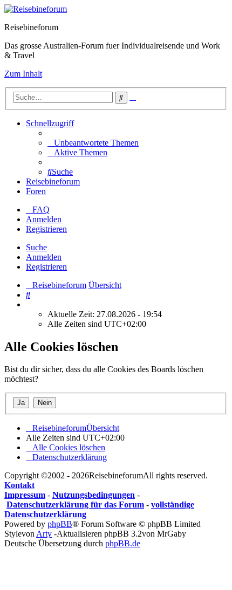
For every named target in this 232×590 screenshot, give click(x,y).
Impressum (24, 494)
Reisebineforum (53, 181)
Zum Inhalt (23, 73)
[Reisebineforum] (35, 8)
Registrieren (46, 266)
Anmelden (44, 257)
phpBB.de (122, 543)
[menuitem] (93, 142)
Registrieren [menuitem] (46, 229)
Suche (36, 247)
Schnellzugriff (50, 123)
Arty (44, 533)
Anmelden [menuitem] (44, 219)
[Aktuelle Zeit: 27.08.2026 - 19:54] (29, 304)
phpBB (59, 524)
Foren (36, 191)
